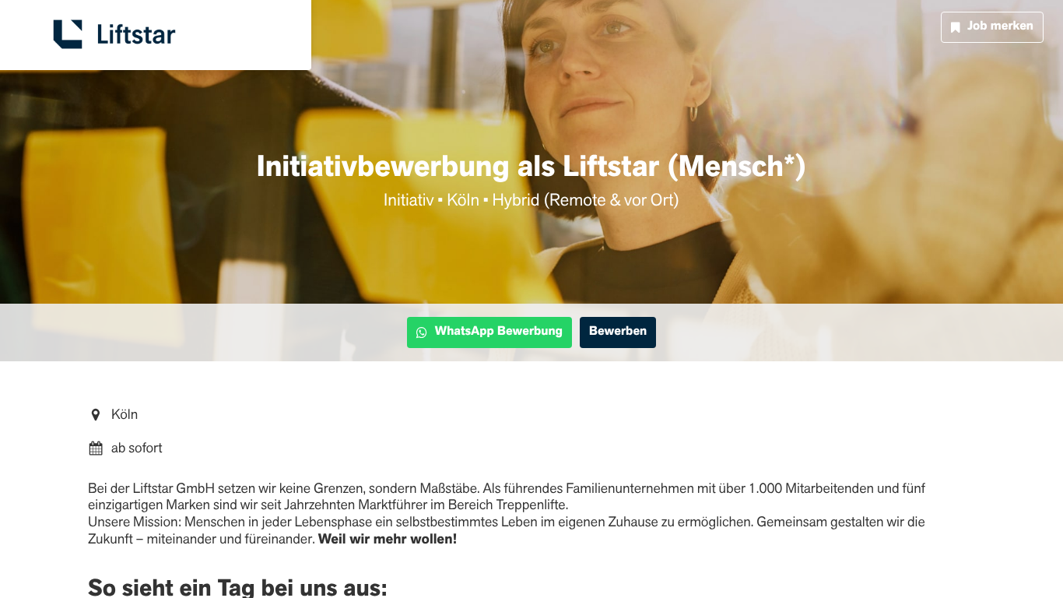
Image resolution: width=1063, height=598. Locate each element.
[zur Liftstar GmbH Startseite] (114, 35)
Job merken (1000, 26)
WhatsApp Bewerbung (499, 331)
